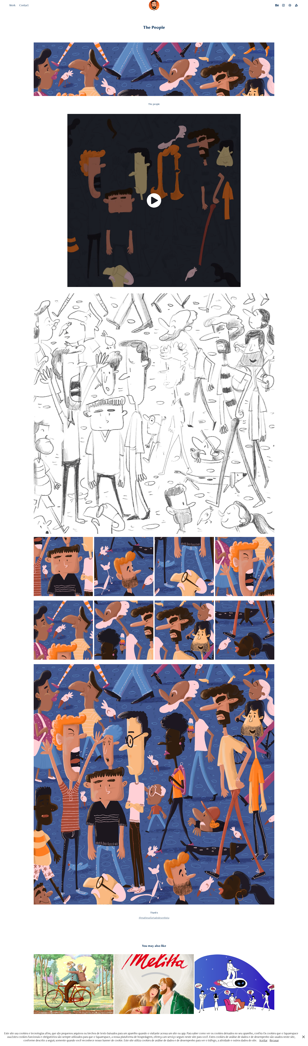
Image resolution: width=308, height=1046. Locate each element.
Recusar (274, 1040)
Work (12, 5)
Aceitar (263, 1040)
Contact (24, 5)
